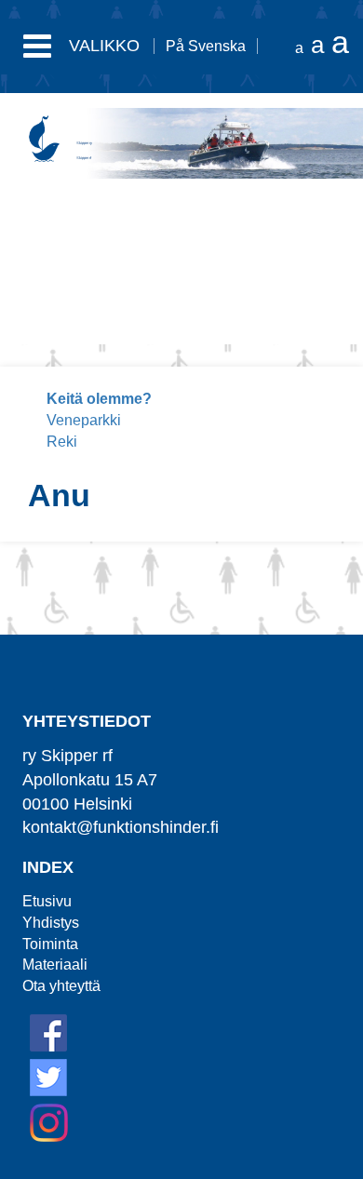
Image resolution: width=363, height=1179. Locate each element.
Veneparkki (84, 420)
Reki (62, 441)
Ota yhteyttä (61, 986)
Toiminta (50, 944)
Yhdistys (50, 923)
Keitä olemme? (99, 399)
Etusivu (47, 901)
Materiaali (54, 964)
